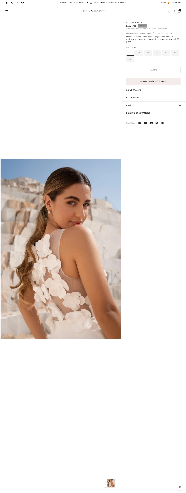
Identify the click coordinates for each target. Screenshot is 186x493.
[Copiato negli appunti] (162, 123)
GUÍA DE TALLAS (133, 90)
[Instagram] (12, 2)
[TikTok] (17, 2)
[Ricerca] (173, 11)
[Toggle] (105, 482)
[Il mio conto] (168, 11)
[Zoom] (61, 249)
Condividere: (130, 123)
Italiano (163, 2)
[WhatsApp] (157, 123)
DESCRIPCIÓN (132, 98)
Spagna (176, 2)
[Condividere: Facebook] (140, 123)
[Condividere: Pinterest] (151, 123)
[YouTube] (22, 2)
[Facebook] (7, 2)
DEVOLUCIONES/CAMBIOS (138, 113)
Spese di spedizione (143, 28)
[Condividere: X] (145, 123)
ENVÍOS (129, 105)
